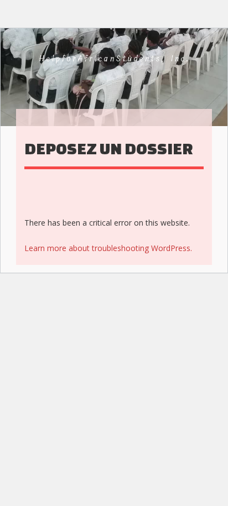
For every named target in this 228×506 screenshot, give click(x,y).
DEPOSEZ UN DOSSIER (108, 148)
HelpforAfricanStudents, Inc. (114, 59)
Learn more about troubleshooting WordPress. (108, 248)
